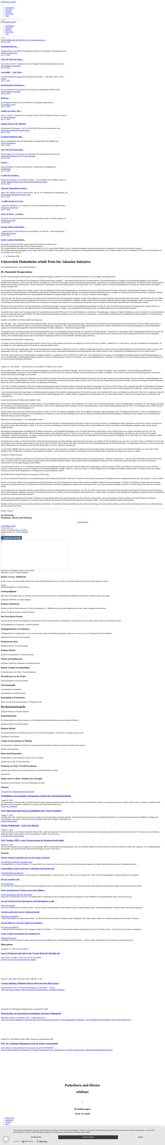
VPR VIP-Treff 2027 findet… (12, 59)
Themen (8, 12)
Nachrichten (9, 8)
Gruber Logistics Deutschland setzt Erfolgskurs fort (20, 934)
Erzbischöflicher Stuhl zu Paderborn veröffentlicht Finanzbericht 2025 (28, 869)
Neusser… (5, 162)
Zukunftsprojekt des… (9, 46)
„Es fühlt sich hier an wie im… (12, 201)
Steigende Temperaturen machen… (14, 188)
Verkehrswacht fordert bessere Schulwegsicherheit (20, 912)
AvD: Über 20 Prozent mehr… (12, 150)
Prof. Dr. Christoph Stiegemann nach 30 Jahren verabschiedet (29, 1043)
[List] (4, 534)
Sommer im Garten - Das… (11, 111)
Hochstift (8, 10)
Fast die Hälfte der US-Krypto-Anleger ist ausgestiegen (21, 923)
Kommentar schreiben (12, 538)
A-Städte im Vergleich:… (10, 175)
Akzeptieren (88, 1137)
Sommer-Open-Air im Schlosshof (13, 124)
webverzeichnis (82, 522)
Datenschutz (9, 1118)
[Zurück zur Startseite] (8, 2)
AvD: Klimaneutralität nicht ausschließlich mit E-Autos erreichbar (31, 811)
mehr (140, 1137)
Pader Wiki (9, 14)
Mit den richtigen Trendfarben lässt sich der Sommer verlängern (25, 858)
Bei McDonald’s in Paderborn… (13, 85)
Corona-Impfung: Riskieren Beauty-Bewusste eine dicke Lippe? (30, 983)
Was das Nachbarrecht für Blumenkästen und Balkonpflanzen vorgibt (27, 901)
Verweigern (35, 1137)
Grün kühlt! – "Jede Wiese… (12, 72)
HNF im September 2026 (10, 879)
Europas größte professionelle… (13, 227)
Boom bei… (5, 98)
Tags (7, 16)
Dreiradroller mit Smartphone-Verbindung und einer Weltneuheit (31, 1013)
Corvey (3, 585)
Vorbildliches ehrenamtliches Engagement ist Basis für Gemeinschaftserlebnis (36, 796)
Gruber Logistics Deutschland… (13, 240)
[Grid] (2, 534)
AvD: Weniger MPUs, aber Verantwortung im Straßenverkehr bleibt (32, 840)
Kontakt (8, 1122)
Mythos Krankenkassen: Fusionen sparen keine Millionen (23, 890)
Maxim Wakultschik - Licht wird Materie (20, 825)
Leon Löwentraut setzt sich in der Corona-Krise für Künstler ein (30, 953)
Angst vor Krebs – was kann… (12, 214)
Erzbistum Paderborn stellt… (12, 137)
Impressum (9, 1120)
